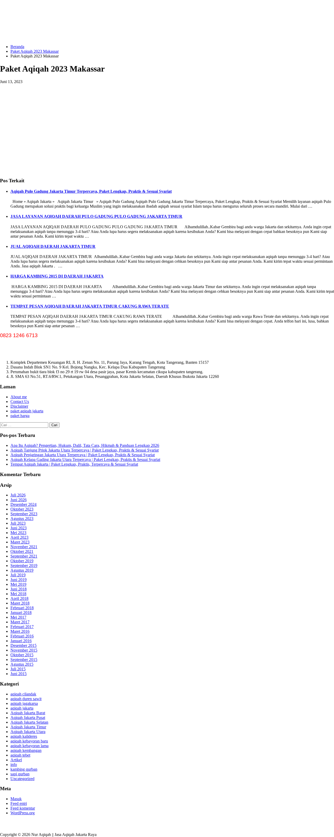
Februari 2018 (22, 608)
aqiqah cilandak (23, 694)
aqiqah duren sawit (25, 698)
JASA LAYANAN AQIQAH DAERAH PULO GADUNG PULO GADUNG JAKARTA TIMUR (96, 216)
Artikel (16, 760)
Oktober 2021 (21, 551)
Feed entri (18, 803)
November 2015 (23, 650)
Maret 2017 (19, 622)
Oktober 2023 (21, 509)
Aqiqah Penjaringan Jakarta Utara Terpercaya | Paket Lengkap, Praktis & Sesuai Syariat (82, 455)
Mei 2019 (18, 584)
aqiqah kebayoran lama (29, 746)
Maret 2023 (19, 542)
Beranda (17, 46)
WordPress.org (22, 813)
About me (18, 397)
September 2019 (23, 565)
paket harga (19, 415)
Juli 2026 (18, 495)
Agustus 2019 (21, 570)
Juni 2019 (18, 579)
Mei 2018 (18, 594)
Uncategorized (22, 778)
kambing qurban (23, 769)
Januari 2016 (21, 641)
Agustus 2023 (21, 518)
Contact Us (19, 401)
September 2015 (23, 659)
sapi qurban (19, 774)
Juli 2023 (18, 523)
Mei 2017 (18, 617)
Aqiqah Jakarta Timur (28, 727)
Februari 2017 (22, 626)
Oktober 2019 (21, 561)
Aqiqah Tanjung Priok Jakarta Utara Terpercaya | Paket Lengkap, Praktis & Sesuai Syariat (84, 450)
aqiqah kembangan (25, 750)
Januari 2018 (21, 612)
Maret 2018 (19, 603)
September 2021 (23, 556)
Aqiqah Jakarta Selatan (29, 722)
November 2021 (23, 547)
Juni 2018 (18, 589)
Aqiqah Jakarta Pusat (27, 717)
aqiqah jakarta (21, 708)
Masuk (16, 799)
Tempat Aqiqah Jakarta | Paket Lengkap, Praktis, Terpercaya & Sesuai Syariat (74, 464)
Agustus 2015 (21, 664)
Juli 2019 (18, 575)
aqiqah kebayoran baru (29, 741)
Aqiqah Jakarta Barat (27, 713)
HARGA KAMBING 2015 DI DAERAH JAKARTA (57, 276)
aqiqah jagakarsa (24, 703)
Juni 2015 (18, 673)
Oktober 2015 (21, 655)
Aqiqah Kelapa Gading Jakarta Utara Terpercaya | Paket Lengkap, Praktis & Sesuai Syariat (85, 459)
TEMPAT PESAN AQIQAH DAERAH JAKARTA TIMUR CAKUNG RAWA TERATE (89, 306)
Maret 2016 (19, 631)
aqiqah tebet (20, 755)
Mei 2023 (18, 532)
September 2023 (23, 514)
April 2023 (19, 537)
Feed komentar (22, 808)
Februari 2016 (22, 636)
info (13, 764)
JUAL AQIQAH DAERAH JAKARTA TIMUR (53, 246)
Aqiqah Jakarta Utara (27, 731)
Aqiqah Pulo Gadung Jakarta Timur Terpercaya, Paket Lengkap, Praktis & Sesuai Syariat (91, 191)
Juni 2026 (18, 499)
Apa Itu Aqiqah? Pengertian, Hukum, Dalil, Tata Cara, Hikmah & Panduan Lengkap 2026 (84, 445)
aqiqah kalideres (23, 736)
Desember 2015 (23, 645)
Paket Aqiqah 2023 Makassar (34, 51)
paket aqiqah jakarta (26, 411)
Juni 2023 (18, 528)
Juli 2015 (18, 669)
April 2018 (19, 598)
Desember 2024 (23, 504)
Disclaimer (19, 406)
